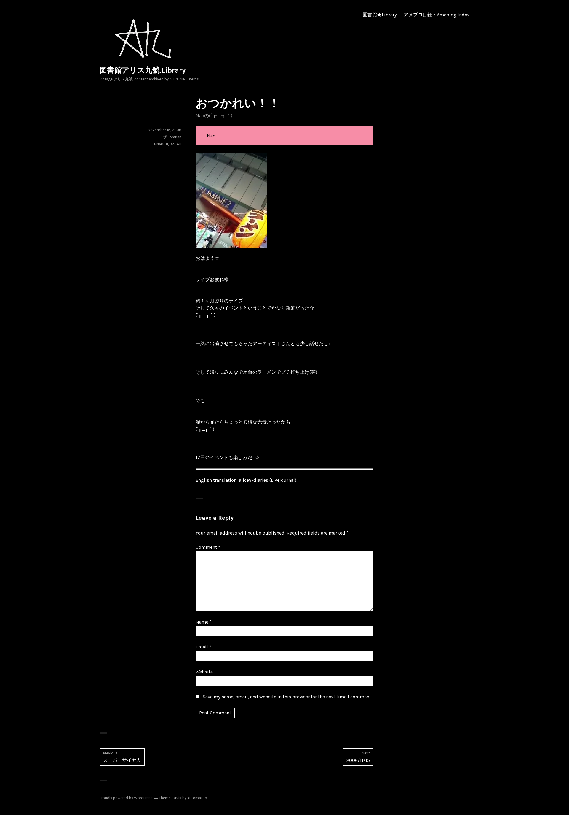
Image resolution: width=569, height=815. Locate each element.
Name (204, 622)
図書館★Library (380, 15)
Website (204, 672)
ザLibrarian (172, 137)
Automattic (197, 798)
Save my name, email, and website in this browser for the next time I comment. (287, 697)
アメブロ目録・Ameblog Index (436, 15)
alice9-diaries (253, 480)
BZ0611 (175, 144)
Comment (208, 547)
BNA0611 (161, 144)
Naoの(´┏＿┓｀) (214, 115)
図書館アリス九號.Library (143, 70)
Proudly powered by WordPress (126, 798)
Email (203, 647)
